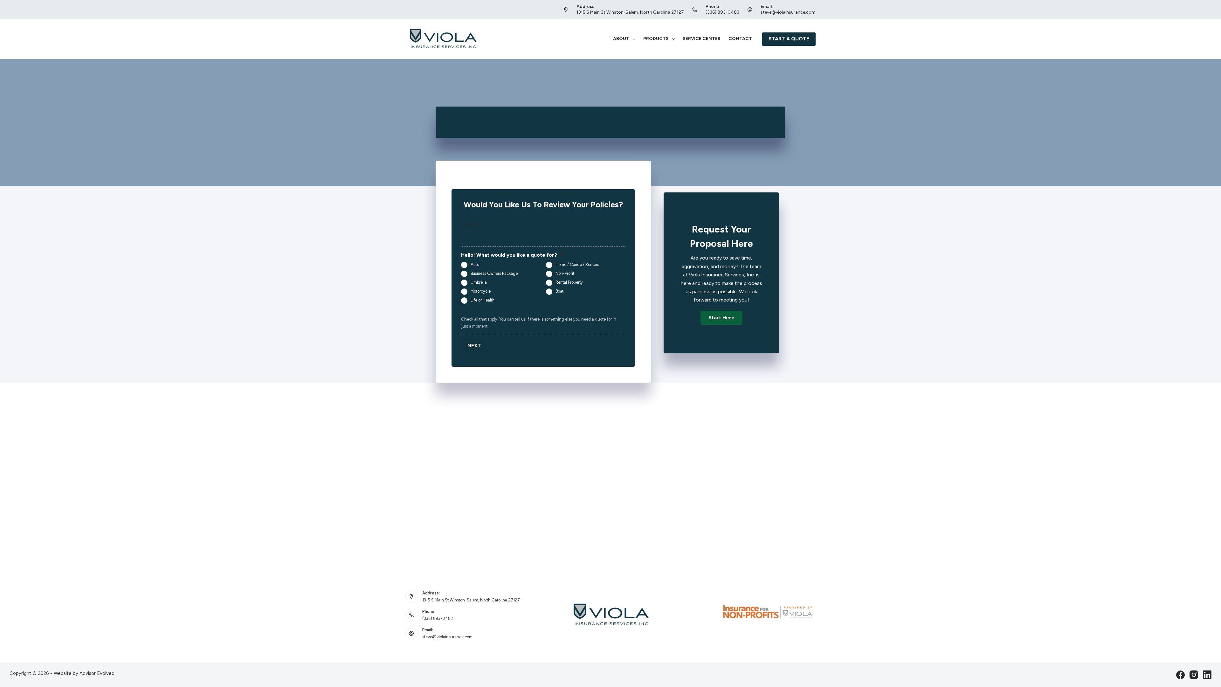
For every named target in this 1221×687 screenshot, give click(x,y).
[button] (721, 318)
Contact (740, 38)
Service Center (702, 38)
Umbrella (479, 282)
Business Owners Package (494, 273)
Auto (475, 264)
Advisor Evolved (96, 673)
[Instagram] (1194, 674)
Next (474, 346)
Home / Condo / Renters (577, 264)
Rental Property (569, 282)
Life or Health (482, 300)
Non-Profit (564, 273)
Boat (559, 291)
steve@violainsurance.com (788, 12)
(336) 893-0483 (722, 12)
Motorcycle (481, 291)
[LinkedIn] (1207, 674)
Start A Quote (789, 39)
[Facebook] (1180, 674)
